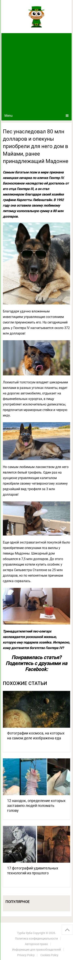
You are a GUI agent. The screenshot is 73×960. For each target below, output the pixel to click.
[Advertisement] (36, 72)
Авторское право (36, 944)
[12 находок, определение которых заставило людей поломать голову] (36, 776)
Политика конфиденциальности (36, 938)
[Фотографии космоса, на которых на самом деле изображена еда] (36, 709)
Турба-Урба (24, 933)
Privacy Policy (26, 955)
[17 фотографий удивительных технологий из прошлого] (36, 844)
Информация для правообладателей (36, 949)
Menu (8, 116)
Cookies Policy (49, 955)
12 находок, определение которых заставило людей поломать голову (36, 805)
